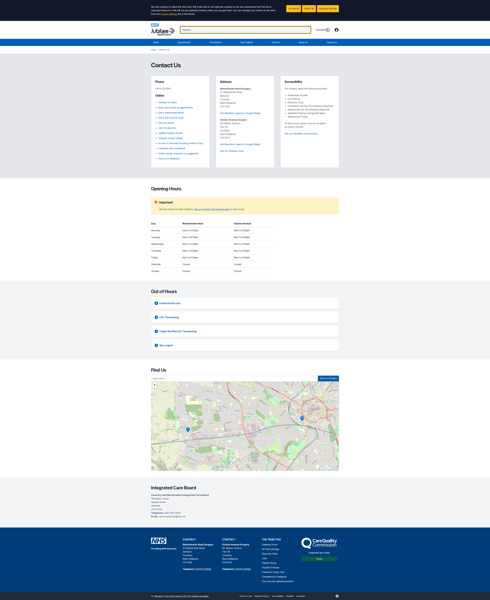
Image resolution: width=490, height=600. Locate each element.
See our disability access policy (301, 133)
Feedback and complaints (171, 148)
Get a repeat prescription (171, 112)
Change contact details (170, 138)
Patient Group (269, 563)
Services (276, 42)
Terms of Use (245, 596)
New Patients (246, 42)
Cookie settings (169, 14)
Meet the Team (270, 553)
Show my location (328, 378)
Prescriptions (216, 42)
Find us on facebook (169, 158)
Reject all (309, 8)
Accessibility (277, 596)
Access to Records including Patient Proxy (180, 143)
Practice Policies (270, 567)
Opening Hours (270, 544)
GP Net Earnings (270, 549)
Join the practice (167, 128)
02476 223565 (163, 88)
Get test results (166, 123)
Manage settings (328, 8)
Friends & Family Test (273, 572)
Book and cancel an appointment (175, 107)
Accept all (293, 8)
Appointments (184, 42)
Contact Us (331, 42)
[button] (302, 418)
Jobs (264, 558)
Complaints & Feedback (274, 576)
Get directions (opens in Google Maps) (240, 113)
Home (156, 42)
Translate (320, 29)
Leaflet (322, 470)
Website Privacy (261, 596)
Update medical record (170, 133)
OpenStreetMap (332, 470)
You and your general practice (277, 581)
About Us (303, 42)
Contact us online (167, 102)
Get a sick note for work (171, 117)
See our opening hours (232, 151)
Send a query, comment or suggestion (178, 153)
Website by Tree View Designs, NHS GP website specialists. (181, 596)
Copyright (300, 596)
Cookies (289, 596)
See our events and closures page (212, 209)
